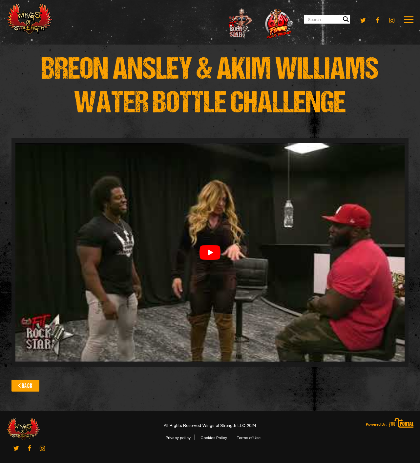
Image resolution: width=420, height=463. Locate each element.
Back (27, 385)
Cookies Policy (213, 437)
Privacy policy (178, 437)
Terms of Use (249, 437)
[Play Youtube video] (210, 252)
